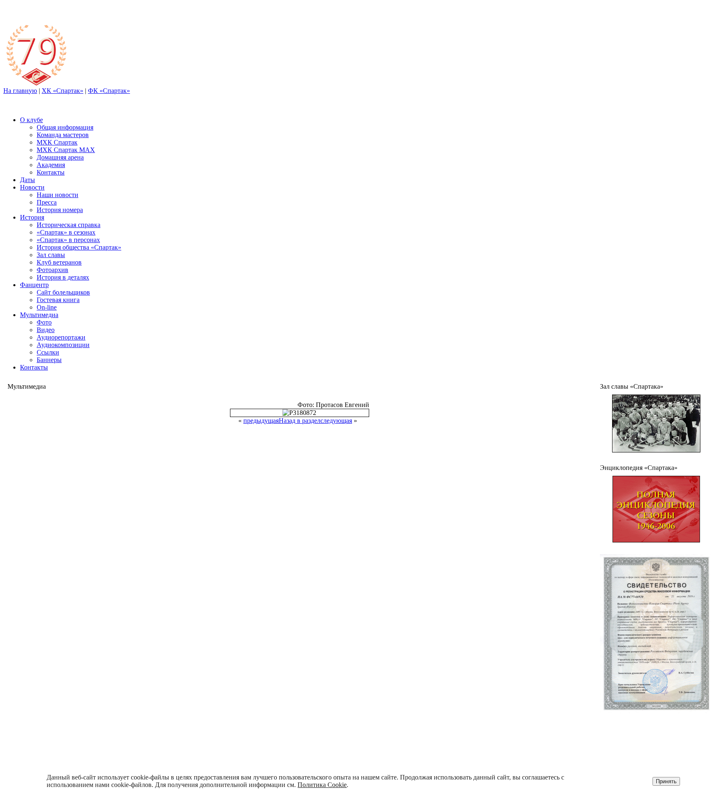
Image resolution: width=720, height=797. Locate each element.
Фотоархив (52, 269)
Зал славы (51, 254)
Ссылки (48, 352)
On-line (47, 307)
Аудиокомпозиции (63, 344)
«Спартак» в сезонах (66, 232)
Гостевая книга (58, 299)
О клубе (31, 119)
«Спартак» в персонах (68, 239)
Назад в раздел (299, 420)
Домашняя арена (60, 157)
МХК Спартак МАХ (66, 149)
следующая (336, 420)
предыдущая (261, 420)
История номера (60, 209)
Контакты (51, 172)
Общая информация (65, 127)
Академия (51, 164)
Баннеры (49, 359)
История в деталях (63, 277)
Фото (44, 322)
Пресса (47, 202)
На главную (20, 90)
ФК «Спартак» (109, 90)
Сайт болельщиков (63, 292)
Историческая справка (68, 224)
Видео (46, 329)
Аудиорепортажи (61, 337)
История (32, 217)
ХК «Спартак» (62, 90)
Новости (32, 187)
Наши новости (57, 194)
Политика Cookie (322, 784)
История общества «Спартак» (79, 247)
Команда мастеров (63, 134)
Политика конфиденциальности (652, 744)
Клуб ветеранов (59, 262)
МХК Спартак (57, 142)
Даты (27, 179)
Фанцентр (34, 284)
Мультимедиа (39, 314)
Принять (666, 781)
